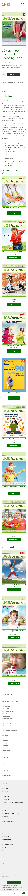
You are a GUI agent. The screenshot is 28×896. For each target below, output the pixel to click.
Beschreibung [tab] (5, 91)
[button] (24, 14)
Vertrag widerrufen (8, 841)
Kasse (4, 747)
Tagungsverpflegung (8, 718)
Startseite (5, 740)
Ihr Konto (4, 893)
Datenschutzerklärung (7, 874)
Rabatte (5, 704)
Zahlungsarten (6, 743)
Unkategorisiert (7, 733)
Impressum (5, 757)
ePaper (6, 725)
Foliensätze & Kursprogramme (10, 701)
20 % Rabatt (8, 706)
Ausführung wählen (14, 213)
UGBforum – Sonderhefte (11, 730)
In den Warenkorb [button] (14, 398)
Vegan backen (8, 165)
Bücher (5, 699)
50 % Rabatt (8, 708)
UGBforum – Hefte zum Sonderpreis (13, 728)
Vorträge (5, 735)
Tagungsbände (6, 716)
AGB (4, 755)
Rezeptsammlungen (8, 711)
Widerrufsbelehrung (8, 752)
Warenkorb (5, 745)
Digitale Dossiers (9, 723)
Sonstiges (5, 713)
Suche (14, 893)
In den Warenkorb (13, 74)
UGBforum (9, 82)
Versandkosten (6, 750)
